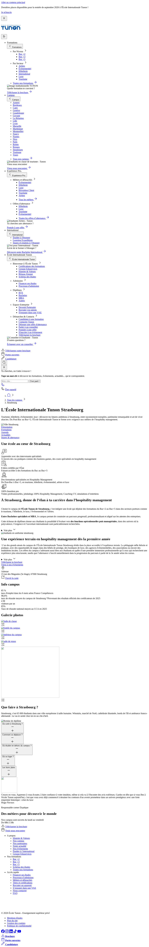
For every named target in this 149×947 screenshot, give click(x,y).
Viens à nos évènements (12, 565)
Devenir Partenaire (27, 307)
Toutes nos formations (23, 869)
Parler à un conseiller (28, 327)
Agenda (4, 432)
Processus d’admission (23, 877)
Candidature (10, 359)
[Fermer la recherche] (4, 367)
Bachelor (23, 295)
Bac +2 (22, 54)
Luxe (21, 76)
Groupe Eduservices (28, 269)
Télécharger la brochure (29, 335)
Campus (11, 95)
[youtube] (19, 932)
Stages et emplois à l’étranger (26, 243)
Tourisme (23, 79)
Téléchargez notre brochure (17, 350)
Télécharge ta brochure (11, 562)
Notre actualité (19, 846)
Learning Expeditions (23, 240)
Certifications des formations (32, 266)
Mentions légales (14, 918)
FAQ (15, 893)
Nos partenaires (20, 843)
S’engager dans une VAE (24, 888)
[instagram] (7, 932)
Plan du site (12, 920)
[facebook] (3, 932)
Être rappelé (10, 389)
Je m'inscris (6, 12)
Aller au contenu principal (13, 2)
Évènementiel (25, 68)
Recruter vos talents (28, 310)
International (24, 74)
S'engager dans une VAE (30, 312)
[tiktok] (15, 932)
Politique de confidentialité (19, 926)
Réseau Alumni (26, 274)
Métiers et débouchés (22, 880)
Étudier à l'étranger (21, 237)
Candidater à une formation (31, 319)
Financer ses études (27, 283)
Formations (6, 429)
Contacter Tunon (26, 322)
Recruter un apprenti (22, 885)
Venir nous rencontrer (15, 830)
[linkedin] (11, 932)
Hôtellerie (23, 71)
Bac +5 (22, 59)
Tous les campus (15, 400)
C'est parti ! (34, 381)
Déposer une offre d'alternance (33, 324)
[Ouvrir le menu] (4, 36)
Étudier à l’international (23, 851)
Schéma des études (27, 276)
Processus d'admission (29, 286)
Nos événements (20, 848)
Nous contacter (20, 890)
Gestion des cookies (16, 923)
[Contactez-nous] (3, 385)
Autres (22, 300)
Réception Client (26, 190)
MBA (21, 298)
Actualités (5, 435)
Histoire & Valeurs (27, 271)
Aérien (22, 66)
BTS (21, 293)
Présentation (6, 427)
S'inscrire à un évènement (30, 332)
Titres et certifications (22, 883)
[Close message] (4, 18)
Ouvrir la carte (11, 578)
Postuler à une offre (28, 329)
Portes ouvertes (12, 355)
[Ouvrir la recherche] (4, 362)
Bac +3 (22, 56)
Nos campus (18, 841)
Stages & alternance (10, 437)
